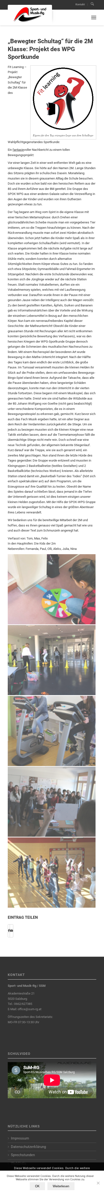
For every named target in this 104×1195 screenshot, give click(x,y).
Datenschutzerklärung (28, 1147)
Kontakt (80, 4)
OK (37, 1186)
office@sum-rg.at (29, 1009)
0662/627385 (23, 1004)
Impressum (20, 1138)
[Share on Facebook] (9, 931)
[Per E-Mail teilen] (11, 931)
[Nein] (98, 1183)
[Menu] (93, 17)
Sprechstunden (23, 1155)
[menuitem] (80, 4)
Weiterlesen (61, 1186)
